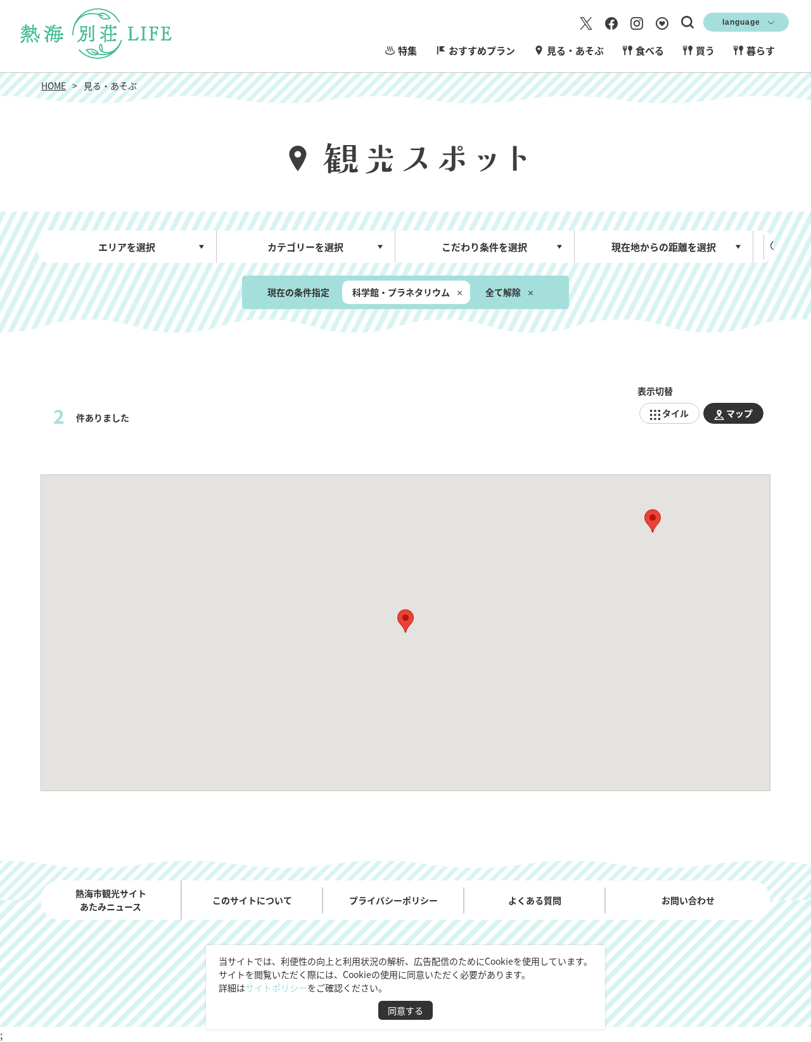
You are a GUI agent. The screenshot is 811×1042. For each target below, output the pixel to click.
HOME (53, 85)
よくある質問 (534, 900)
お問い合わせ (688, 900)
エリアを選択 (126, 246)
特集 (407, 50)
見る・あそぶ (575, 50)
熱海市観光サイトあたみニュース (110, 900)
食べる (649, 50)
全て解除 (503, 292)
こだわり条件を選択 (484, 246)
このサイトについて (252, 900)
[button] (405, 621)
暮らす (760, 50)
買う (705, 50)
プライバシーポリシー (393, 900)
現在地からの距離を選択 (663, 246)
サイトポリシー (276, 987)
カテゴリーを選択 (305, 246)
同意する (405, 1010)
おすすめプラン (482, 50)
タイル (675, 413)
